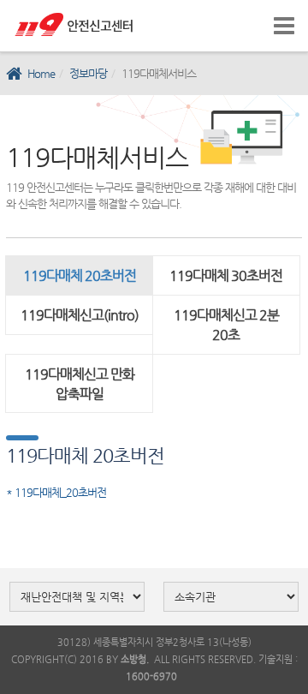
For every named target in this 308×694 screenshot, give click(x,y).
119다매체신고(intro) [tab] (80, 315)
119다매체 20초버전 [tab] (79, 275)
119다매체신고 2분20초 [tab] (226, 325)
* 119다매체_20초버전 (56, 492)
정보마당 (88, 73)
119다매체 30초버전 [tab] (225, 275)
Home (41, 73)
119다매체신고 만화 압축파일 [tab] (79, 384)
